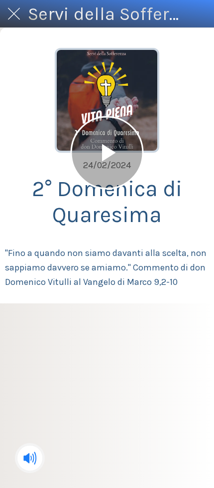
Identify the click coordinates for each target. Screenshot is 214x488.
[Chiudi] (14, 14)
